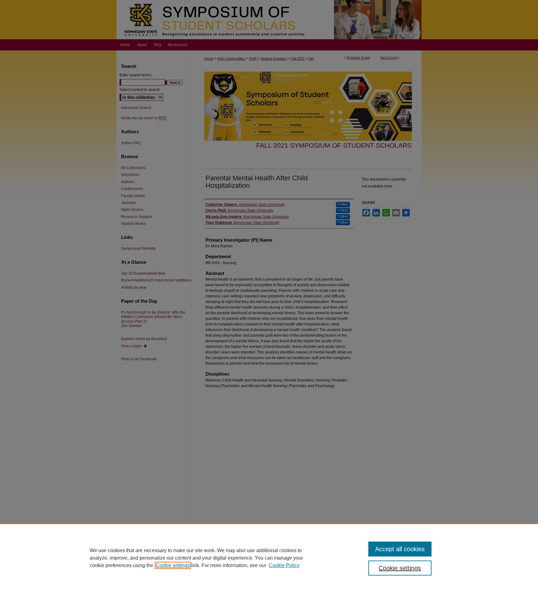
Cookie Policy (284, 565)
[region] (269, 557)
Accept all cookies (400, 549)
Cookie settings (173, 565)
